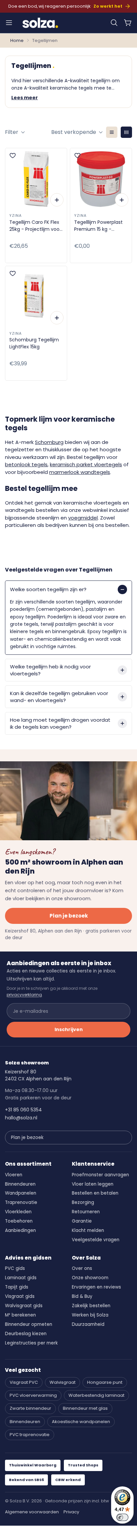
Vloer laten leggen (92, 1184)
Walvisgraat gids (24, 1306)
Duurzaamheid (88, 1324)
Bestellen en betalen (95, 1193)
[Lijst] (111, 132)
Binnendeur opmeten (28, 1324)
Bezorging (83, 1202)
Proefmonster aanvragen (100, 1175)
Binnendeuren (20, 1184)
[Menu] (9, 23)
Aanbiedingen (20, 1230)
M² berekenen (20, 1315)
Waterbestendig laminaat (96, 1395)
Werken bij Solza (90, 1315)
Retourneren (86, 1212)
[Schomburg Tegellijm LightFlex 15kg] (36, 297)
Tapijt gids (16, 1287)
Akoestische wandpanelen (81, 1421)
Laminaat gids (21, 1278)
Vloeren (13, 1175)
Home (17, 40)
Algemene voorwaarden (32, 1512)
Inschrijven (69, 1029)
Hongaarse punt (104, 1382)
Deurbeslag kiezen (26, 1334)
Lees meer (24, 97)
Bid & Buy (82, 1296)
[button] (114, 23)
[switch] (122, 1517)
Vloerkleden (18, 1212)
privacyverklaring (24, 994)
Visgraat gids (20, 1296)
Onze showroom (90, 1278)
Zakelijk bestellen (91, 1306)
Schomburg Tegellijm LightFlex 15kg (34, 343)
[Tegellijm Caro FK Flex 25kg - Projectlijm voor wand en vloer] (36, 179)
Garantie (82, 1221)
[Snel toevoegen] (57, 199)
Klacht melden (88, 1230)
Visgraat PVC (24, 1382)
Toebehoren (19, 1221)
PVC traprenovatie (30, 1434)
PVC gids (15, 1268)
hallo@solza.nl (21, 1117)
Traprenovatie (21, 1202)
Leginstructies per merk (31, 1343)
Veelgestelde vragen (95, 1240)
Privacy (71, 1512)
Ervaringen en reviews (96, 1287)
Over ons (82, 1268)
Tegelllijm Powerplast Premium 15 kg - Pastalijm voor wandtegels (98, 226)
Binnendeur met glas (85, 1408)
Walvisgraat (62, 1382)
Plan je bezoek (69, 915)
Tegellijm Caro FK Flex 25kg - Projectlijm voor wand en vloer (35, 226)
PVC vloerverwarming (33, 1395)
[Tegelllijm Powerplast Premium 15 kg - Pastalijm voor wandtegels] (101, 179)
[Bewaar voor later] (12, 155)
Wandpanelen (20, 1193)
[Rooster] (126, 132)
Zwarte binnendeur (30, 1408)
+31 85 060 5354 (23, 1109)
